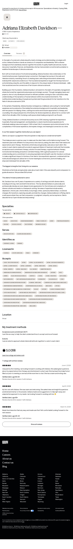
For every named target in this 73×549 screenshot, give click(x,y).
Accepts (6, 258)
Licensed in (8, 249)
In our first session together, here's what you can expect (21, 132)
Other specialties (7, 217)
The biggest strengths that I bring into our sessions (20, 166)
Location (6, 314)
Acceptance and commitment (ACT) (14, 332)
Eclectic (5, 339)
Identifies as (8, 239)
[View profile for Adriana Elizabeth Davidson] (7, 18)
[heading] (8, 350)
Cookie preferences (60, 510)
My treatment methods (14, 327)
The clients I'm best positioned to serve (16, 178)
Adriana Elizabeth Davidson (29, 28)
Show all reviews (36, 424)
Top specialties (6, 210)
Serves (5, 230)
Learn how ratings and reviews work (13, 355)
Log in (66, 3)
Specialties (7, 206)
